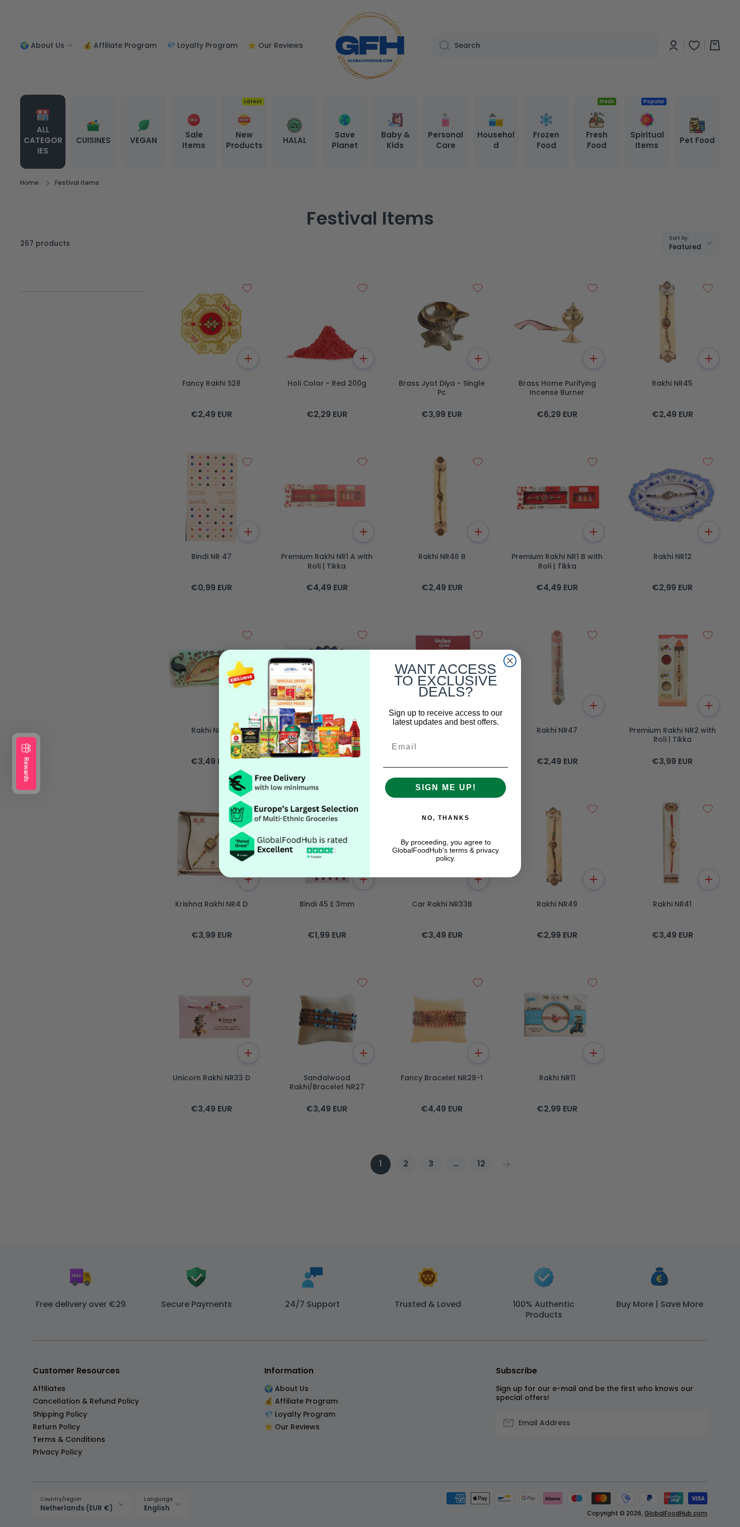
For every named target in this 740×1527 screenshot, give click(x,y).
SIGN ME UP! (445, 787)
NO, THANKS (446, 817)
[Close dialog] (510, 661)
